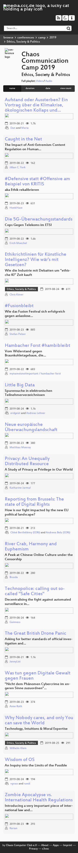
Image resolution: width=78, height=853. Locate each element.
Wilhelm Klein (18, 748)
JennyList (15, 661)
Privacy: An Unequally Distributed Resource (27, 461)
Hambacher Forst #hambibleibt (37, 346)
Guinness (15, 622)
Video (39, 81)
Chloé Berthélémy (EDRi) (25, 532)
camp (42, 38)
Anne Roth (16, 706)
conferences (25, 38)
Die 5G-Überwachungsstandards (38, 219)
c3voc (45, 848)
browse (8, 38)
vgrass (14, 783)
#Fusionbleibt (19, 306)
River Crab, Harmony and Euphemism (31, 547)
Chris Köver (16, 294)
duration (30, 88)
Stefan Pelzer (18, 334)
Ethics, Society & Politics (21, 289)
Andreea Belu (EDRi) (58, 532)
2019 (52, 38)
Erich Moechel (18, 243)
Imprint (67, 845)
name (12, 88)
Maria (25, 128)
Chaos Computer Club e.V (21, 845)
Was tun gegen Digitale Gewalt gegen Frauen (37, 676)
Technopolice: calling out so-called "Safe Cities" (35, 591)
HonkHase (16, 207)
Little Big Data (20, 385)
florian (13, 828)
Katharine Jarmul (20, 487)
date (48, 88)
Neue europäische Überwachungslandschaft (31, 427)
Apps (56, 845)
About (45, 845)
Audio (48, 81)
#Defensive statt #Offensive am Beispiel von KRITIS (37, 181)
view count (65, 88)
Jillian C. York (18, 167)
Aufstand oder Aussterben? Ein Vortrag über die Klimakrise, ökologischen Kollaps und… (36, 105)
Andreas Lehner (35, 413)
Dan (12, 128)
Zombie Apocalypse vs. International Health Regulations (39, 797)
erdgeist (15, 413)
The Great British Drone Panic (35, 633)
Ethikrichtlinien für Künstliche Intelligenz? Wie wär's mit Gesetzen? (35, 260)
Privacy (33, 848)
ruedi (27, 783)
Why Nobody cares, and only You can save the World (39, 720)
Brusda (14, 577)
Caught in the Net (23, 139)
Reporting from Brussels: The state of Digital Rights (34, 502)
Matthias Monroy (20, 447)
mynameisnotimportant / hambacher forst (35, 373)
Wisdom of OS (20, 760)
